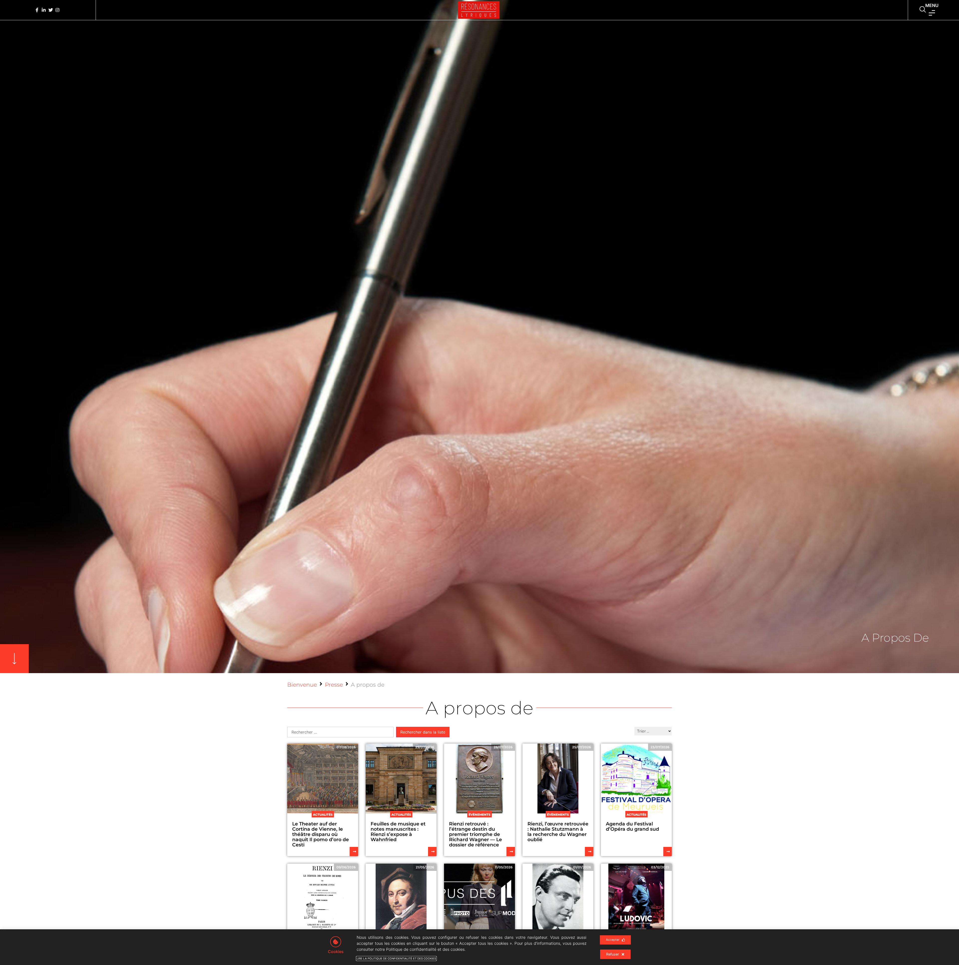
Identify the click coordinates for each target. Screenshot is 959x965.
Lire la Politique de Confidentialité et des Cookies (396, 958)
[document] (479, 482)
